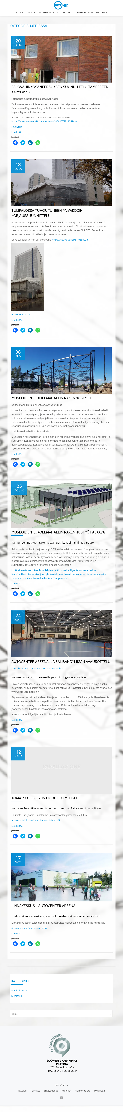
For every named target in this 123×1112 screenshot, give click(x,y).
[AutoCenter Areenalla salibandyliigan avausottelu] (61, 633)
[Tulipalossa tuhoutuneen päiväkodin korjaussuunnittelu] (61, 182)
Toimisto (33, 12)
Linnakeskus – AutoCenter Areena (43, 906)
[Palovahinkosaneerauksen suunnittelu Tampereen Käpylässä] (61, 58)
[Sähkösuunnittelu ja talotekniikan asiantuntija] (61, 5)
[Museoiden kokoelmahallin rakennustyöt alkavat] (61, 504)
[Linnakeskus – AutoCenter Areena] (61, 876)
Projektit (68, 12)
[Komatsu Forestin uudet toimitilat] (61, 769)
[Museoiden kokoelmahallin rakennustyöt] (61, 370)
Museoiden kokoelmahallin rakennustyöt (51, 398)
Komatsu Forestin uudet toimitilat (44, 798)
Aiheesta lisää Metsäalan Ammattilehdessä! (35, 820)
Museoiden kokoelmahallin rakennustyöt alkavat (59, 532)
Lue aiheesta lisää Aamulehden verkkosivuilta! (37, 668)
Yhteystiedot (51, 12)
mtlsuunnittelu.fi (20, 314)
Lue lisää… (17, 132)
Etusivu (20, 12)
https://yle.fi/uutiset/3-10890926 (70, 239)
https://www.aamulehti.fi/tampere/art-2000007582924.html (44, 121)
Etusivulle (16, 126)
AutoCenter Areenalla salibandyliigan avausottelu (61, 661)
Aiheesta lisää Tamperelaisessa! (29, 928)
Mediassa (101, 12)
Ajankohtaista (84, 12)
